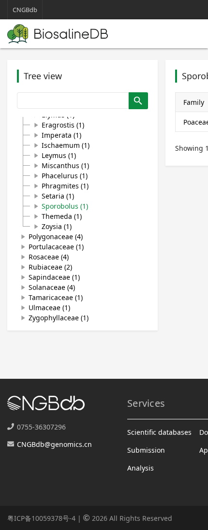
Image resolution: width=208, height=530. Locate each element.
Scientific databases (159, 432)
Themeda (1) (62, 216)
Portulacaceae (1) (56, 246)
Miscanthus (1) (65, 165)
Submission (146, 450)
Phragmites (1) (65, 185)
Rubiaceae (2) (50, 267)
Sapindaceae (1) (54, 277)
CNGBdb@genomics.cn (54, 444)
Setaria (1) (58, 196)
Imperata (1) (61, 135)
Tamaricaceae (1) (56, 297)
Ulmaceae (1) (49, 307)
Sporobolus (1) (65, 206)
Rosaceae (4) (49, 256)
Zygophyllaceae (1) (59, 317)
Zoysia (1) (57, 226)
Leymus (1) (59, 155)
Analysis (140, 468)
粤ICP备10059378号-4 (41, 518)
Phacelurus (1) (65, 175)
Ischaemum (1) (65, 145)
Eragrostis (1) (63, 124)
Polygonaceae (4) (56, 236)
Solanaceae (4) (52, 287)
